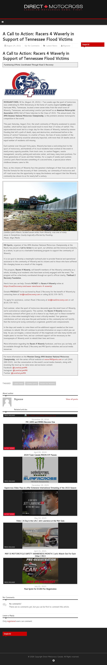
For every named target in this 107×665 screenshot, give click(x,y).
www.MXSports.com (53, 359)
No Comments (34, 45)
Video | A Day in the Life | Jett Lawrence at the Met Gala (40, 520)
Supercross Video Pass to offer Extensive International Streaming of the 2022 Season (40, 487)
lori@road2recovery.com (30, 294)
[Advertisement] (92, 90)
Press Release (9, 415)
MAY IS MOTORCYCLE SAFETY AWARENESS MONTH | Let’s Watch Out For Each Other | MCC (40, 554)
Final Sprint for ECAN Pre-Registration (40, 589)
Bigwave (66, 45)
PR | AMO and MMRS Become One (40, 422)
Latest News (51, 45)
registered (11, 621)
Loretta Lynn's (31, 383)
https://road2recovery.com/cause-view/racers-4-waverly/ (28, 286)
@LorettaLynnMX (20, 367)
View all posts (72, 399)
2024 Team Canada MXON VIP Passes (40, 455)
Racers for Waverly (47, 383)
